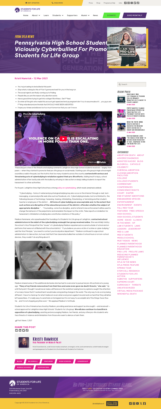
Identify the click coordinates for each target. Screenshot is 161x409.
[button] (57, 3)
